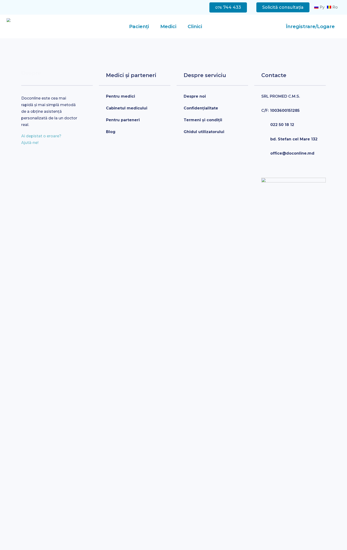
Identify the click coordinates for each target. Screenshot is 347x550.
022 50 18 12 (282, 124)
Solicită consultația (283, 7)
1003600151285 (280, 110)
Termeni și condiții (203, 120)
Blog (110, 132)
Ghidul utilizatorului (204, 132)
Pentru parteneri (123, 120)
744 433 (228, 7)
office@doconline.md (292, 153)
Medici (168, 26)
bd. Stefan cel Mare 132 (293, 139)
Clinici (195, 26)
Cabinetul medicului (126, 108)
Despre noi (195, 96)
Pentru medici (120, 96)
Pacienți (139, 26)
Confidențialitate (201, 108)
